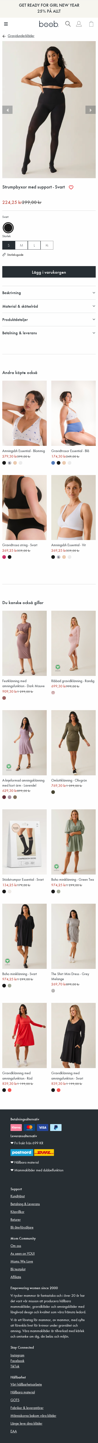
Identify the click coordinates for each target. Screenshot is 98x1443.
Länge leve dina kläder (26, 1423)
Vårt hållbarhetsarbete (26, 1384)
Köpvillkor (17, 1211)
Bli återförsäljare (22, 1227)
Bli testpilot (18, 1269)
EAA (13, 1431)
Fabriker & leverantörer (27, 1407)
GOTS (14, 1400)
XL (47, 245)
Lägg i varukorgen (49, 272)
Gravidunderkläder (21, 36)
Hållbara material (22, 1392)
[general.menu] (5, 24)
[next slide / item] (90, 110)
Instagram (17, 1355)
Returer (15, 1219)
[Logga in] (78, 24)
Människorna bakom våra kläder (33, 1415)
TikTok (14, 1366)
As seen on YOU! (22, 1253)
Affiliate (15, 1276)
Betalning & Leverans (25, 1203)
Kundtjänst (17, 1196)
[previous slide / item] (7, 110)
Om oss (15, 1245)
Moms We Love (21, 1261)
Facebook (17, 1360)
